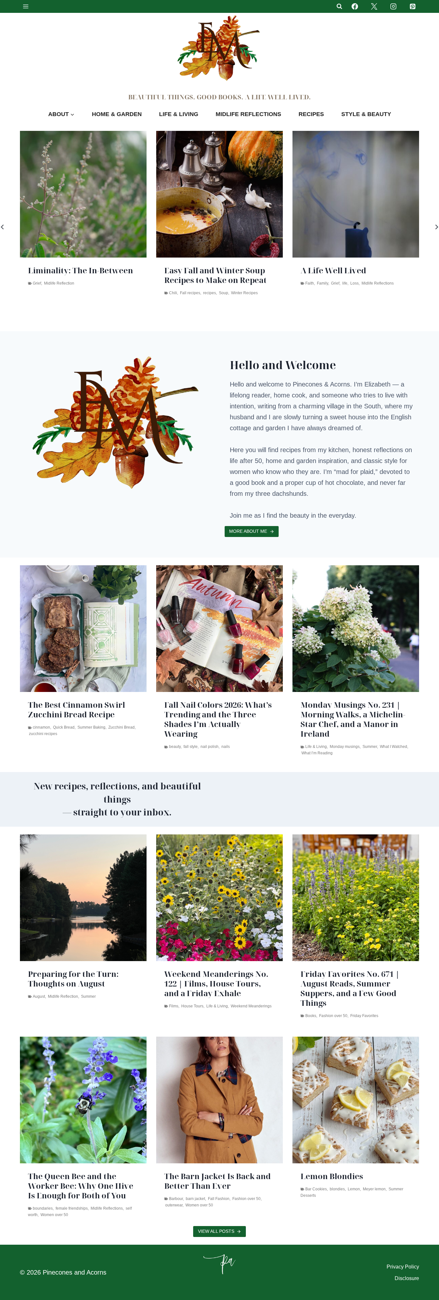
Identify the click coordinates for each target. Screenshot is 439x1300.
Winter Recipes (187, 293)
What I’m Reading (317, 753)
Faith (252, 283)
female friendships (72, 1208)
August (39, 996)
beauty (175, 746)
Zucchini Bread (121, 727)
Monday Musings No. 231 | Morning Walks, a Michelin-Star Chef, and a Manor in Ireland (352, 719)
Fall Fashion (218, 1198)
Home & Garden (117, 114)
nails (225, 746)
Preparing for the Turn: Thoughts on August (73, 978)
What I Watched (393, 746)
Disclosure (407, 1278)
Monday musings (345, 746)
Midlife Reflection (63, 996)
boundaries (43, 1208)
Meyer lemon (374, 1189)
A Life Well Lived (276, 270)
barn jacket (195, 1198)
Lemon (354, 1189)
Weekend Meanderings (251, 1006)
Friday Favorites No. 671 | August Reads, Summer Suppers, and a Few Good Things (349, 988)
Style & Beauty (366, 114)
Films (173, 1006)
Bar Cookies (316, 1189)
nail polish (210, 746)
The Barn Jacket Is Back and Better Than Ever (217, 1181)
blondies (337, 1189)
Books (310, 1016)
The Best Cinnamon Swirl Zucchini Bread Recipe (76, 709)
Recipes (311, 114)
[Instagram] (393, 6)
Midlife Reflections (248, 114)
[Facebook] (354, 6)
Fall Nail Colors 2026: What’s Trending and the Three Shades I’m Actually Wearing (218, 719)
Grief (278, 283)
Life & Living (178, 114)
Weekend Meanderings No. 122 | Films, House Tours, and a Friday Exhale (216, 983)
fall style (191, 746)
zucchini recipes (43, 734)
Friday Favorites (364, 1016)
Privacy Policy (403, 1266)
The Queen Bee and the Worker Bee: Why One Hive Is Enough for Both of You (80, 1185)
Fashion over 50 (333, 1016)
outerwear (174, 1205)
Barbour (176, 1198)
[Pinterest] (412, 6)
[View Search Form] (339, 6)
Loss (297, 283)
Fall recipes (133, 293)
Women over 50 (54, 1215)
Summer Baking (91, 727)
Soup (166, 293)
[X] (374, 6)
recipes (152, 293)
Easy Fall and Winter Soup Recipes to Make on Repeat (158, 275)
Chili (116, 293)
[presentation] (162, 194)
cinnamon (41, 727)
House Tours (192, 1006)
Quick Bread (64, 727)
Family (265, 283)
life (288, 283)
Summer (370, 746)
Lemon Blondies (331, 1176)
